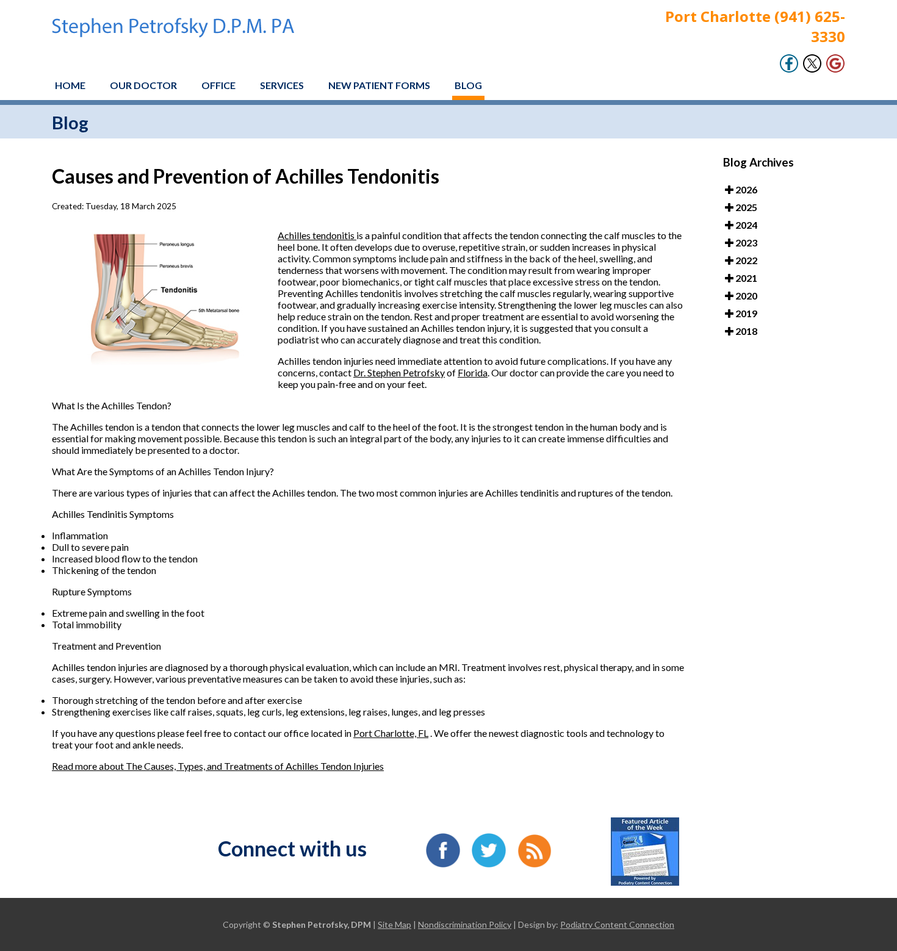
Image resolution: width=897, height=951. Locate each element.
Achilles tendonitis (317, 235)
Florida (473, 372)
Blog (468, 85)
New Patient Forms (379, 85)
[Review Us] (835, 69)
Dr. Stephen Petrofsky (399, 372)
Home (70, 85)
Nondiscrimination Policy (464, 924)
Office (218, 85)
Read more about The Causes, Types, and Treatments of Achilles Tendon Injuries (218, 766)
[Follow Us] (812, 69)
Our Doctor (143, 85)
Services (282, 85)
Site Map (394, 924)
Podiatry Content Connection (617, 924)
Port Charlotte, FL (390, 733)
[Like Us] (789, 69)
